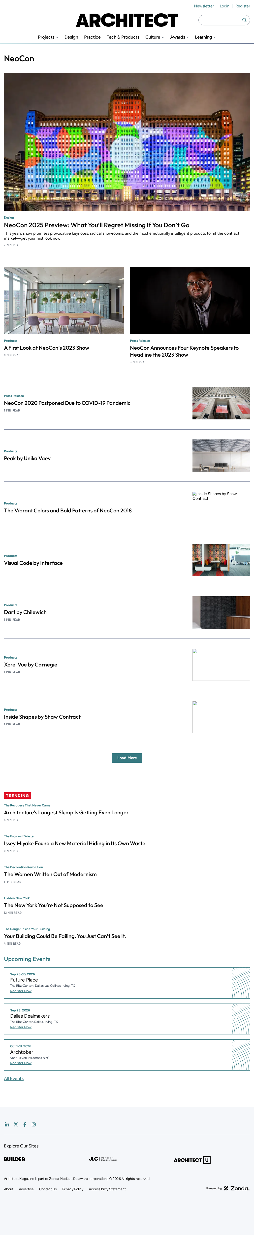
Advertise (26, 1189)
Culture (152, 37)
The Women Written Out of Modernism (50, 874)
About (8, 1189)
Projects (46, 37)
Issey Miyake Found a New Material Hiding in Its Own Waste (74, 843)
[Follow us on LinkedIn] (7, 1124)
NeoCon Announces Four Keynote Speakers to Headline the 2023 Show (184, 351)
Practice (92, 37)
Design (71, 37)
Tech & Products (123, 37)
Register (242, 6)
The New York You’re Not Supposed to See (53, 905)
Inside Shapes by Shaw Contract (42, 716)
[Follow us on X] (16, 1124)
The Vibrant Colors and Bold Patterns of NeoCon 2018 (68, 510)
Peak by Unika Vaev (27, 458)
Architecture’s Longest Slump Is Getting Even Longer (66, 812)
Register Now (21, 991)
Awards (177, 37)
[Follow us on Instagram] (34, 1124)
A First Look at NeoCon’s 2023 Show (46, 347)
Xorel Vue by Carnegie (30, 664)
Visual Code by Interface (33, 562)
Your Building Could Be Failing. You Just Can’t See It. (65, 936)
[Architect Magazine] (127, 20)
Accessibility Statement (107, 1189)
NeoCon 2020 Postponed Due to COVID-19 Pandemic (67, 402)
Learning (203, 37)
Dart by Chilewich (25, 612)
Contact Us (48, 1189)
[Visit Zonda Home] (228, 1188)
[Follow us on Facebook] (25, 1124)
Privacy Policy (72, 1189)
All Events (14, 1078)
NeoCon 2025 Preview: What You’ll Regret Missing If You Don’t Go (97, 225)
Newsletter (204, 6)
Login (224, 6)
